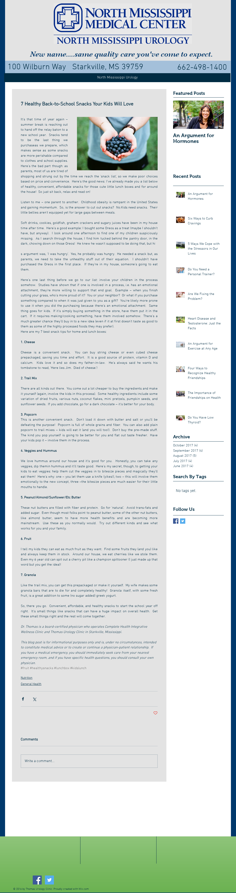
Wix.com (84, 889)
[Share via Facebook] (23, 699)
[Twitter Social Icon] (49, 880)
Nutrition (26, 678)
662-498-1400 (202, 67)
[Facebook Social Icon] (37, 880)
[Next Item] (216, 114)
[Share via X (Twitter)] (34, 699)
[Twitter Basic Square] (182, 521)
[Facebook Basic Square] (175, 521)
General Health (31, 684)
